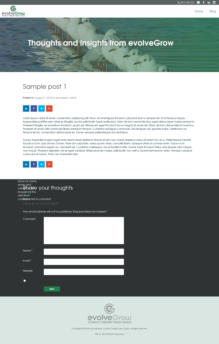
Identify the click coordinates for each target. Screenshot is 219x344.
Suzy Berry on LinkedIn (209, 2)
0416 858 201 (188, 2)
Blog (213, 11)
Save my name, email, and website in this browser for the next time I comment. (27, 190)
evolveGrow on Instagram (214, 2)
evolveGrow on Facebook (203, 2)
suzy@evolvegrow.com (198, 2)
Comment (29, 218)
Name (27, 250)
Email (27, 260)
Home (199, 11)
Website (28, 270)
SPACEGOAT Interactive (113, 334)
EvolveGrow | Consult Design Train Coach (12, 11)
